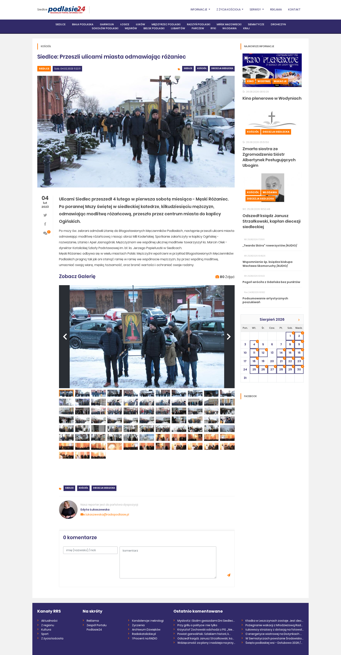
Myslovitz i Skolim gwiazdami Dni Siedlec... (206, 621)
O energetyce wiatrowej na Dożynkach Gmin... (274, 634)
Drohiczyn (278, 24)
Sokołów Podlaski (105, 28)
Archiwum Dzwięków (146, 630)
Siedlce (42, 9)
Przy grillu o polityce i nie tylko (197, 625)
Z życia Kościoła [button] (228, 9)
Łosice (124, 24)
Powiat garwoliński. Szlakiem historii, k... (204, 634)
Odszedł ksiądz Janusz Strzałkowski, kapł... (206, 638)
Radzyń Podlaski (198, 24)
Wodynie (264, 81)
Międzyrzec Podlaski (166, 24)
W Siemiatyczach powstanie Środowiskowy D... (274, 638)
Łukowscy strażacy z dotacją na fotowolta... (274, 630)
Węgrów (131, 28)
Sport (45, 634)
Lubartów (178, 28)
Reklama (276, 9)
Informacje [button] (199, 9)
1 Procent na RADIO (144, 638)
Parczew (198, 28)
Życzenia (138, 625)
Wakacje (280, 81)
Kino (250, 81)
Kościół (201, 68)
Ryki (213, 28)
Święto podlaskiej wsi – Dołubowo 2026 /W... (274, 643)
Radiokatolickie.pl (144, 634)
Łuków (140, 24)
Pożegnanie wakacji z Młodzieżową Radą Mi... (274, 625)
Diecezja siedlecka (222, 68)
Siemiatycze (256, 24)
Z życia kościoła (52, 638)
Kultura (46, 630)
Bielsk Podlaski (153, 28)
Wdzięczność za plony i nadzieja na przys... (206, 643)
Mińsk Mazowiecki (229, 24)
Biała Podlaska (82, 24)
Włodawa (229, 28)
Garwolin (107, 24)
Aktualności (49, 621)
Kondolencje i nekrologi (148, 621)
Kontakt (294, 9)
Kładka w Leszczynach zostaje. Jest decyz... (274, 621)
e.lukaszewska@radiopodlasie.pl (106, 514)
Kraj (246, 28)
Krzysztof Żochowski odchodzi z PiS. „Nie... (205, 630)
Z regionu (47, 625)
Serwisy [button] (255, 9)
